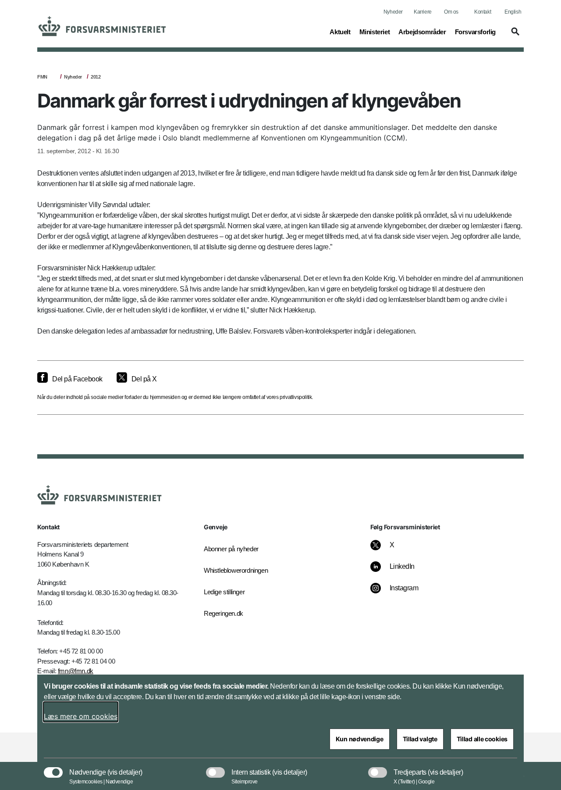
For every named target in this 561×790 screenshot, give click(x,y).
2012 (95, 76)
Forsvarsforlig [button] (475, 32)
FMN (42, 76)
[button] (514, 35)
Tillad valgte (420, 739)
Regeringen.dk (223, 613)
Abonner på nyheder (231, 549)
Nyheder (393, 12)
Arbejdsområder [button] (422, 32)
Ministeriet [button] (374, 32)
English (512, 12)
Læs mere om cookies (80, 716)
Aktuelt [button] (340, 32)
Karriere (423, 12)
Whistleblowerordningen (236, 570)
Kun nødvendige (359, 739)
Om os (451, 12)
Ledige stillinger (224, 592)
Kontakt (482, 12)
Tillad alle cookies (482, 739)
